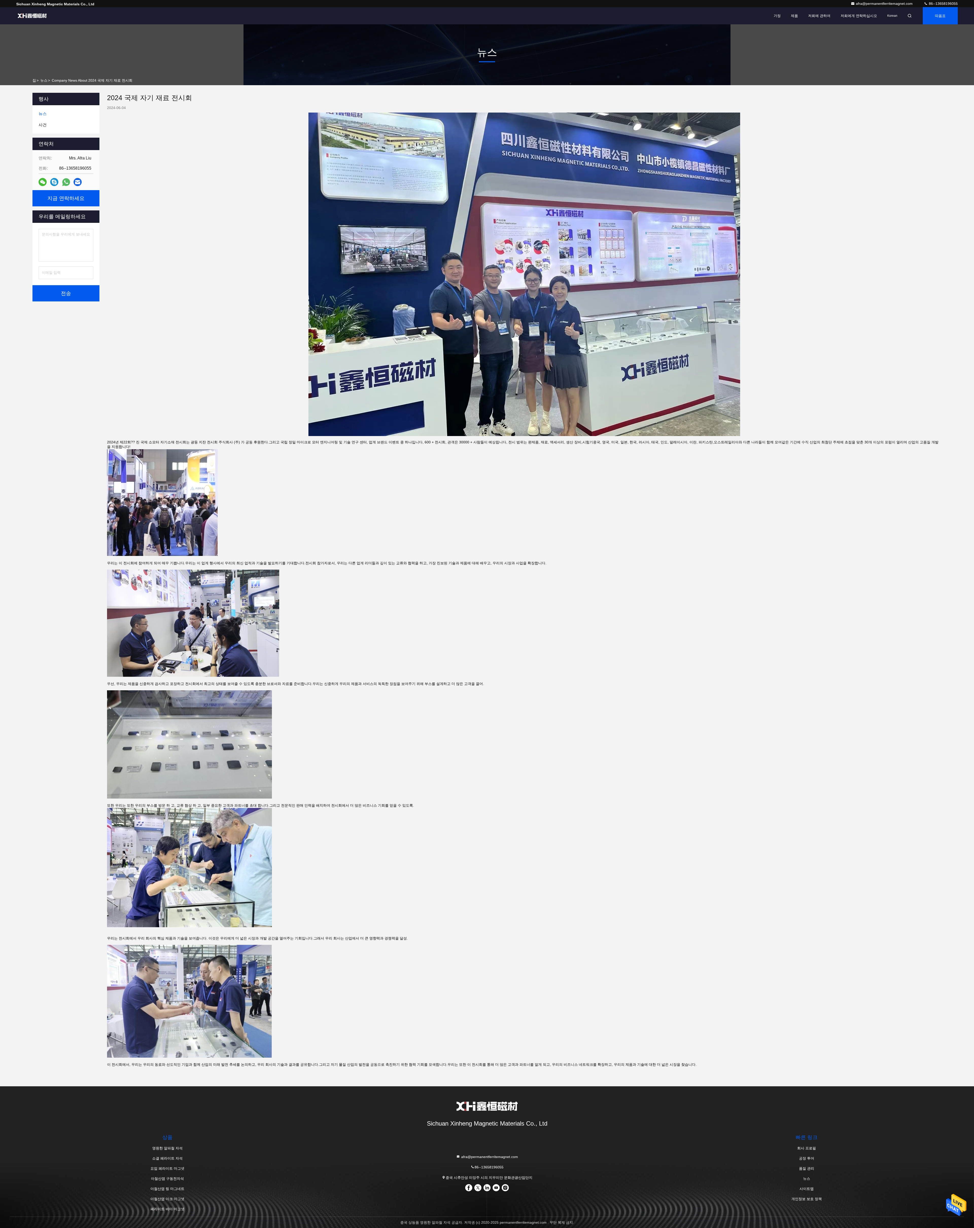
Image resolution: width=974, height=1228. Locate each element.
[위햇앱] (66, 182)
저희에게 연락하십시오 (859, 16)
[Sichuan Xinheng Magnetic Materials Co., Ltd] (32, 16)
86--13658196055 (943, 4)
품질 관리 (806, 1168)
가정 (777, 16)
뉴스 (43, 80)
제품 (794, 16)
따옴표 (940, 16)
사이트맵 (806, 1189)
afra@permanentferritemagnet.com (885, 4)
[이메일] (77, 182)
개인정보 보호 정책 (806, 1199)
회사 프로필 (806, 1148)
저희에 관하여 (819, 16)
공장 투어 (806, 1158)
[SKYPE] (54, 182)
